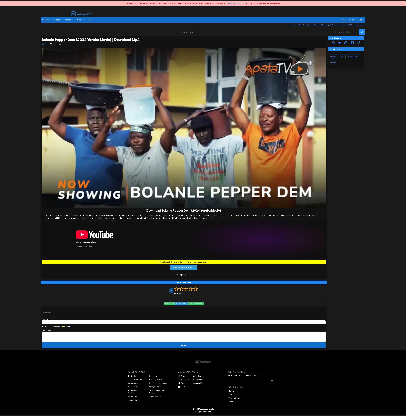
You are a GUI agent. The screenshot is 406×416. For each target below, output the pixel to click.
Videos (333, 63)
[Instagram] (346, 43)
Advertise (197, 376)
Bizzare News (132, 400)
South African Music (135, 379)
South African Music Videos (157, 391)
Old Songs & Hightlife (132, 391)
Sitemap (232, 402)
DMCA (361, 20)
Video (46, 44)
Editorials (153, 376)
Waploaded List (155, 396)
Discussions (353, 57)
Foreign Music (133, 383)
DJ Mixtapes (132, 396)
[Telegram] (358, 43)
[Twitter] (339, 43)
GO (362, 32)
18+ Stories (131, 376)
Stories (333, 57)
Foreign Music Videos (157, 387)
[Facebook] (352, 43)
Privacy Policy (234, 398)
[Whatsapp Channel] (333, 43)
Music (342, 57)
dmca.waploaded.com (236, 3)
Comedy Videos (155, 379)
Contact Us (197, 383)
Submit (183, 345)
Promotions (198, 379)
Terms (231, 391)
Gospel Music (132, 387)
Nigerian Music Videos (158, 383)
